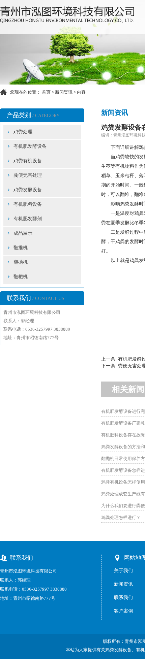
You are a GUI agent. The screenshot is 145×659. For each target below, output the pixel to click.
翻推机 (20, 247)
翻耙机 (20, 276)
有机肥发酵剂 (27, 218)
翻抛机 (20, 262)
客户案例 (123, 611)
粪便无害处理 (27, 175)
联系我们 (123, 597)
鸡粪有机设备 (27, 160)
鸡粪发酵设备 (27, 189)
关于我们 (123, 570)
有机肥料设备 (27, 204)
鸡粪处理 (22, 131)
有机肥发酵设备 (30, 146)
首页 (46, 92)
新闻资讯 (63, 92)
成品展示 (22, 233)
